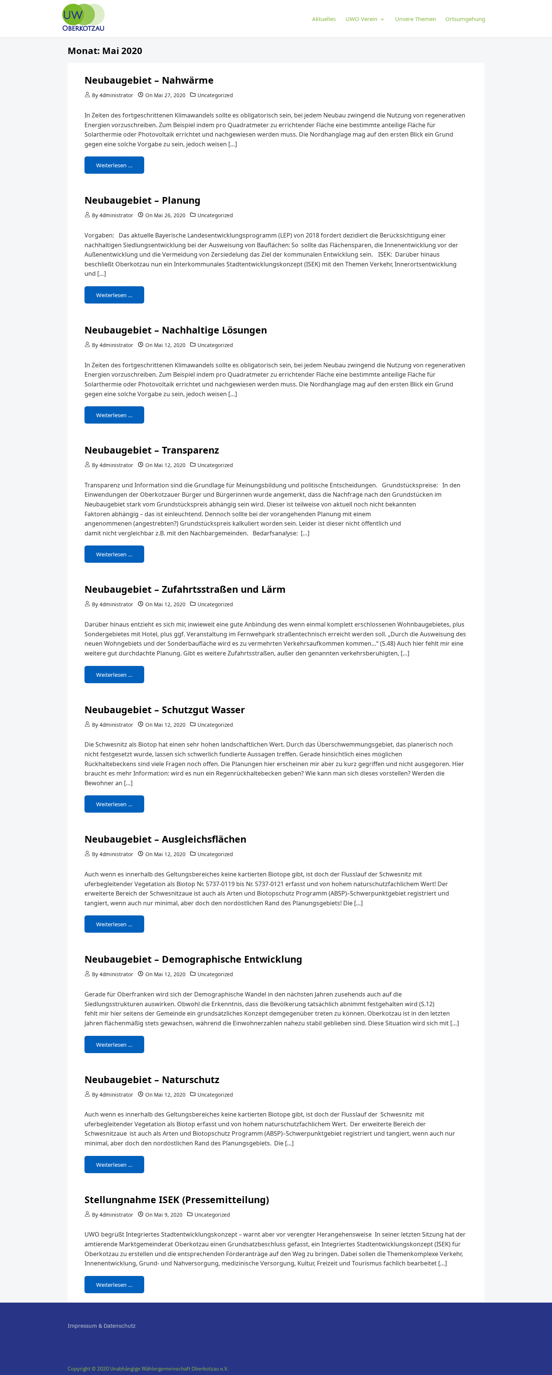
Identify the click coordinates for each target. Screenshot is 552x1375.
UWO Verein (361, 19)
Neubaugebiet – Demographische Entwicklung (193, 959)
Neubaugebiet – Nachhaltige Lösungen (175, 329)
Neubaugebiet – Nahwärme (149, 80)
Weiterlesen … (114, 165)
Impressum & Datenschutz (102, 1325)
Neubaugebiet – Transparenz (151, 449)
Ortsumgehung (465, 19)
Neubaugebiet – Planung (142, 200)
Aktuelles (324, 19)
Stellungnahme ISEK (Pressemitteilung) (176, 1199)
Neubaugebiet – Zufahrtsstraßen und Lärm (185, 589)
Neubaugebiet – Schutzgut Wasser (164, 709)
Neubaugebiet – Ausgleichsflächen (165, 839)
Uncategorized (215, 95)
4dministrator (116, 95)
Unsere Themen (415, 19)
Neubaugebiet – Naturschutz (151, 1079)
